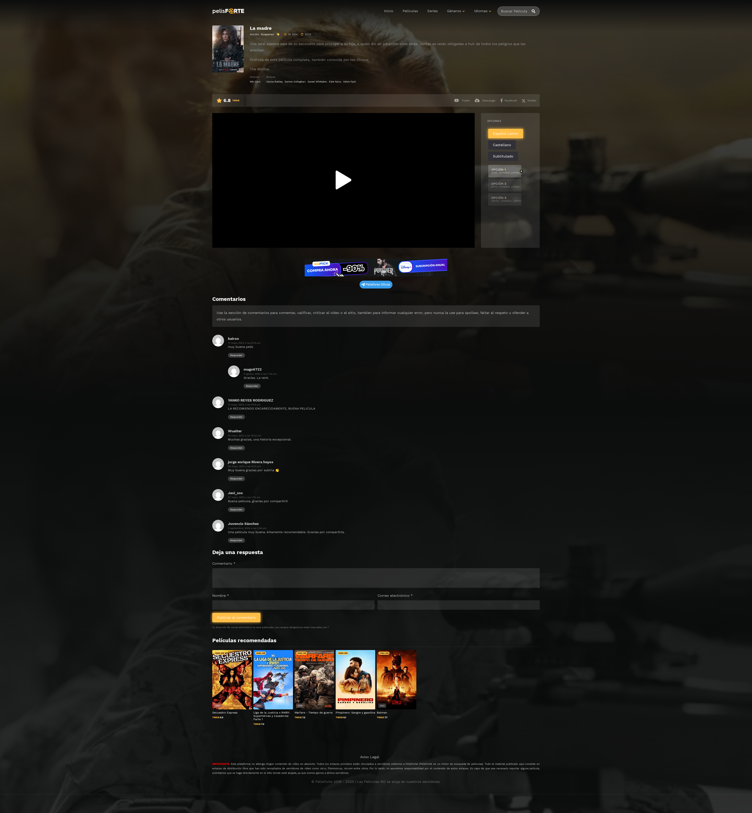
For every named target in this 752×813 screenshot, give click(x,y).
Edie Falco (335, 81)
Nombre (220, 595)
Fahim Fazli (349, 81)
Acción (254, 34)
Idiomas (480, 11)
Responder (236, 355)
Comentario (223, 563)
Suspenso (267, 34)
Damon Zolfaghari (295, 81)
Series (432, 11)
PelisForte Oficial (378, 284)
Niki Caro (255, 81)
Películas (410, 11)
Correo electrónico (395, 595)
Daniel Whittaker (317, 81)
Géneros (454, 11)
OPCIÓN (505, 171)
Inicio (388, 11)
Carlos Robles (274, 81)
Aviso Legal (369, 757)
